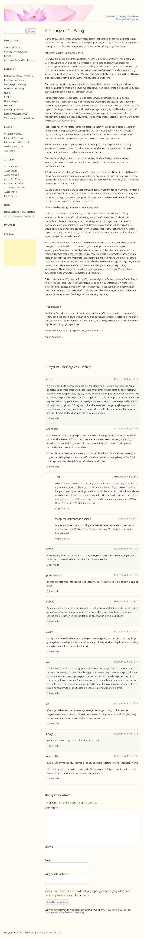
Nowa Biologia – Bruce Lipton (19, 211)
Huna (7, 92)
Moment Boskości (13, 138)
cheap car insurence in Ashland (73, 518)
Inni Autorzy (10, 195)
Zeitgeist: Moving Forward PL (19, 216)
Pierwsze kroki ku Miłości (17, 142)
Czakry (8, 96)
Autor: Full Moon (12, 179)
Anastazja (9, 150)
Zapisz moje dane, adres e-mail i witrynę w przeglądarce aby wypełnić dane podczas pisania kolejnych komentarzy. (87, 893)
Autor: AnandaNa (13, 166)
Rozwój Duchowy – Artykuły (18, 75)
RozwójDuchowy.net (39, 932)
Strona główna (12, 47)
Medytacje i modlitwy (15, 84)
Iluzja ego (9, 105)
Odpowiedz (53, 418)
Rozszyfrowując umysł (16, 113)
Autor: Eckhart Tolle (14, 187)
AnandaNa (57, 336)
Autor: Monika (11, 174)
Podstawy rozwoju (14, 80)
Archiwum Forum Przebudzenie (20, 60)
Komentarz (51, 807)
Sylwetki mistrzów (13, 109)
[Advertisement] (20, 252)
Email (48, 860)
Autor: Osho (10, 191)
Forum (7, 55)
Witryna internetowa (56, 874)
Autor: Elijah (10, 170)
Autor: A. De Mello (13, 183)
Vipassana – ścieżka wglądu (19, 118)
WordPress (55, 932)
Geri (57, 477)
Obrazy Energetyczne (15, 51)
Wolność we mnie (13, 133)
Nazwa (49, 846)
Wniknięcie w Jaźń (13, 146)
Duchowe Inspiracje (14, 88)
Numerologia (11, 101)
